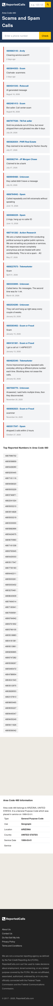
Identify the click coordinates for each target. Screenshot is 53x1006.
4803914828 (10, 511)
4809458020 (10, 483)
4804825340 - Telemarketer (19, 360)
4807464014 (10, 601)
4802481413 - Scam (15, 103)
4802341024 (10, 500)
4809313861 (10, 646)
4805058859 (10, 461)
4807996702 (10, 455)
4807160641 (10, 607)
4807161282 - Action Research (21, 232)
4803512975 (10, 685)
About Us (6, 929)
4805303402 (10, 584)
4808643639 (10, 595)
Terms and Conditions (12, 945)
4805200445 (10, 472)
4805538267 (10, 663)
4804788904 (10, 674)
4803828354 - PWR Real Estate (21, 141)
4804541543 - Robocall (17, 85)
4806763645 (10, 551)
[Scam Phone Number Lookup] (13, 5)
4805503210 (10, 506)
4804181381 (10, 640)
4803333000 (10, 523)
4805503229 (10, 489)
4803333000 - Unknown (17, 283)
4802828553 (10, 691)
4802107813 (10, 696)
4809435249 (10, 719)
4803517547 (10, 562)
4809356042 (10, 730)
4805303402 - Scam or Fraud (20, 325)
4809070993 (10, 539)
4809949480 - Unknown (17, 176)
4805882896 (10, 528)
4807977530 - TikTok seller (19, 120)
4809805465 (10, 702)
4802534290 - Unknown (17, 304)
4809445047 (10, 713)
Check (45, 35)
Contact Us (7, 933)
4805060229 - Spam (15, 215)
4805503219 (10, 517)
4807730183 (10, 567)
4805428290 (10, 467)
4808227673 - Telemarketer (19, 266)
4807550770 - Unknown (17, 387)
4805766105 (10, 629)
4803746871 (10, 495)
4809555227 (10, 708)
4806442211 (10, 573)
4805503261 (10, 579)
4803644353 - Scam (15, 68)
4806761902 (10, 624)
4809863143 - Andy (15, 50)
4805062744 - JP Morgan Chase (21, 159)
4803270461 (10, 590)
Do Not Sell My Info (11, 937)
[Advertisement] (26, 766)
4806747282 (10, 657)
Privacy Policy (8, 941)
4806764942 (10, 618)
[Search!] (48, 4)
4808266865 (10, 652)
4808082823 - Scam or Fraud (20, 408)
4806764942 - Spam (15, 194)
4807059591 (10, 612)
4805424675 (10, 534)
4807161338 (10, 545)
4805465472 (10, 668)
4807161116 (10, 478)
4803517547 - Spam (15, 426)
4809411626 (10, 724)
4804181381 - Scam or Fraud (20, 343)
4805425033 (10, 556)
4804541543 (10, 680)
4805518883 (10, 635)
